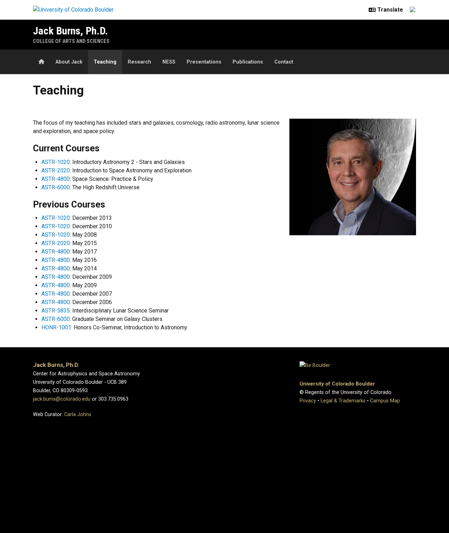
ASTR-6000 (55, 187)
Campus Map (385, 401)
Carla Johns (77, 414)
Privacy (308, 401)
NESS (168, 62)
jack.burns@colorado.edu (62, 399)
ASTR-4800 (55, 179)
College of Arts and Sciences (71, 41)
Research (139, 62)
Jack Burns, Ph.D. (70, 31)
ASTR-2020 (55, 170)
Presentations (204, 62)
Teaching (105, 62)
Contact (283, 62)
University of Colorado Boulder (337, 384)
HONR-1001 (56, 327)
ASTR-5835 (55, 310)
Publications (248, 62)
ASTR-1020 (55, 162)
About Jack (68, 62)
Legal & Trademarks (343, 401)
